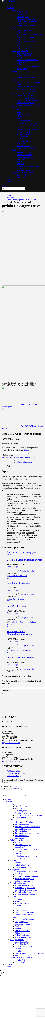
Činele (21, 57)
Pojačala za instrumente (21, 93)
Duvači (15, 107)
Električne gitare (23, 12)
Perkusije (20, 64)
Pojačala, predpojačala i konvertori (28, 946)
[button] (4, 186)
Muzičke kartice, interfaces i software (29, 953)
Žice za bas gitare (23, 32)
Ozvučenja (16, 127)
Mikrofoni (21, 143)
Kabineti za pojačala (27, 98)
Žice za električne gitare (26, 30)
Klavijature (16, 80)
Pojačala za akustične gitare (29, 105)
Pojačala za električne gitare (28, 100)
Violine (19, 73)
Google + (27, 457)
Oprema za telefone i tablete (23, 173)
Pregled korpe (6, 789)
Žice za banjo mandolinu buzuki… (28, 833)
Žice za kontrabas (24, 46)
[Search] (25, 795)
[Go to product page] (25, 552)
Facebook (6, 457)
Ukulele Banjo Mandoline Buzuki (28, 815)
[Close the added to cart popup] (21, 789)
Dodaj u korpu (8, 455)
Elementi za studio (24, 170)
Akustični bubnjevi (24, 53)
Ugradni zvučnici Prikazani (27, 130)
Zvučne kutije (22, 136)
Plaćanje (15, 789)
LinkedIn (19, 457)
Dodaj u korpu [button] (12, 567)
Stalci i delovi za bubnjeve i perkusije (27, 61)
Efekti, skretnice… (24, 141)
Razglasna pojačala (24, 134)
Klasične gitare (22, 17)
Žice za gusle (22, 48)
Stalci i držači (22, 177)
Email (34, 457)
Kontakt (10, 182)
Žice (13, 28)
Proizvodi (10, 8)
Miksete (20, 139)
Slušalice (20, 164)
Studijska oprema (18, 150)
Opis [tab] (8, 466)
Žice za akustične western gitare (29, 35)
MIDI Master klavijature (26, 89)
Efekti (26, 450)
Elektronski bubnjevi (25, 55)
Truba (19, 112)
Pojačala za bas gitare (25, 103)
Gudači (15, 71)
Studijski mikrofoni (24, 155)
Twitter (13, 457)
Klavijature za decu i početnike (29, 82)
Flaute (19, 118)
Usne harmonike (23, 121)
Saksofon (20, 109)
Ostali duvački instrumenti (27, 123)
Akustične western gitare (26, 19)
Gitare (14, 10)
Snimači (20, 161)
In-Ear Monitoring (24, 145)
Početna (10, 5)
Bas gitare (21, 14)
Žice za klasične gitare (25, 37)
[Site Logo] (8, 1)
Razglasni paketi (23, 132)
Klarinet (20, 116)
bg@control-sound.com (11, 743)
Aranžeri (20, 84)
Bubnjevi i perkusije (20, 51)
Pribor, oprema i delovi (26, 26)
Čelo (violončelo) (23, 75)
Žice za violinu (22, 39)
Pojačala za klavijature (25, 96)
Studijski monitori (24, 152)
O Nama (10, 179)
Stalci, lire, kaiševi (24, 114)
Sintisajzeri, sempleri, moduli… (29, 87)
